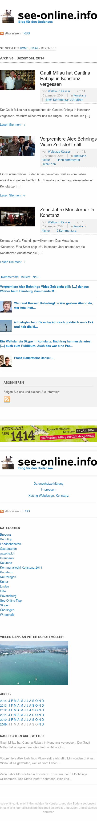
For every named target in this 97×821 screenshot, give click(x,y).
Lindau (4, 586)
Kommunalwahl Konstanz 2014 (21, 567)
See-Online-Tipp (11, 600)
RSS (27, 33)
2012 (3, 710)
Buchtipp (6, 539)
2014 (34, 48)
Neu (35, 277)
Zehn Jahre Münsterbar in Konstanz (67, 212)
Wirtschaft (7, 614)
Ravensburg (8, 595)
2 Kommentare (67, 230)
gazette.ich (7, 553)
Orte (3, 591)
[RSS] (7, 399)
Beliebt (25, 277)
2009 (3, 724)
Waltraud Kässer (59, 91)
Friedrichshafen (10, 544)
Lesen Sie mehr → (12, 124)
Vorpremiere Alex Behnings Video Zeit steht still (68, 141)
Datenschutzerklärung (48, 483)
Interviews (7, 558)
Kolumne (6, 562)
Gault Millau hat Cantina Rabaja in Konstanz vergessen (65, 78)
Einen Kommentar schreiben (64, 99)
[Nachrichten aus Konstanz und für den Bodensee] (48, 22)
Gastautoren (8, 548)
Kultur (46, 160)
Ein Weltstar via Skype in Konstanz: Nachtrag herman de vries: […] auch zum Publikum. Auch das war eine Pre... (45, 343)
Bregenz (5, 534)
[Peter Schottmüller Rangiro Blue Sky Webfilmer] (34, 682)
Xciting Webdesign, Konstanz (48, 495)
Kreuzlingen (8, 577)
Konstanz (79, 95)
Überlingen (7, 610)
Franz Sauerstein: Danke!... (33, 357)
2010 (3, 719)
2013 (3, 705)
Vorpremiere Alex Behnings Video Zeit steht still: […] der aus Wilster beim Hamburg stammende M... (44, 288)
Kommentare (10, 277)
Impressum (48, 489)
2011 (3, 715)
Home (24, 48)
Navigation (87, 16)
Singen (4, 605)
